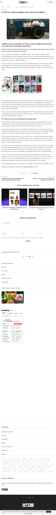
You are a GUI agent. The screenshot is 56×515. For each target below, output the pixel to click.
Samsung (39, 466)
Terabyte (33, 471)
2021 (15, 509)
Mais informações (28, 513)
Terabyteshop (41, 471)
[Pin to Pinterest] (34, 173)
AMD (3, 459)
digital (22, 461)
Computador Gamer (45, 459)
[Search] (54, 2)
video (51, 471)
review (33, 466)
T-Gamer (14, 471)
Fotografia (9, 7)
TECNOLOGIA (26, 471)
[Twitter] (48, 2)
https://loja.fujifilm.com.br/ (30, 167)
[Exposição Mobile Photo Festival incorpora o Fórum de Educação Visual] (41, 197)
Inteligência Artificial (44, 464)
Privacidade (40, 509)
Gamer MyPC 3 (5, 464)
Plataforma (26, 466)
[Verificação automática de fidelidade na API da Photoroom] (14, 197)
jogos (3, 466)
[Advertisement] (28, 364)
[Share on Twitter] (33, 173)
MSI (15, 466)
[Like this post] (30, 173)
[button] (3, 200)
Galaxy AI (34, 461)
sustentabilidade (6, 471)
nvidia (20, 466)
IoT (51, 464)
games (18, 464)
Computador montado (7, 461)
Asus (18, 459)
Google (30, 464)
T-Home (19, 471)
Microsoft (10, 466)
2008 (7, 509)
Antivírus (4, 267)
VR (3, 473)
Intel (35, 464)
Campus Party (25, 459)
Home (3, 7)
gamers (12, 464)
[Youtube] (50, 2)
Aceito (48, 511)
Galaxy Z (41, 461)
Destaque (17, 461)
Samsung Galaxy (47, 466)
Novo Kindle (4, 271)
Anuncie (46, 509)
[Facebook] (47, 2)
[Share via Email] (36, 173)
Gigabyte (24, 464)
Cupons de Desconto (7, 278)
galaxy (28, 461)
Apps (14, 459)
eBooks (3, 274)
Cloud (37, 459)
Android (8, 459)
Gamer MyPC (48, 461)
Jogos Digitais (5, 282)
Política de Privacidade (7, 263)
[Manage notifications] (3, 512)
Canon (31, 459)
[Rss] (52, 2)
